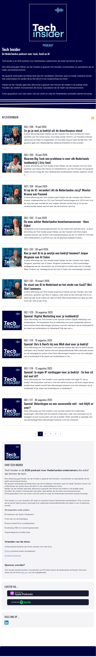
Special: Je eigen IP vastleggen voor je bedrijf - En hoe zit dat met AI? (58, 374)
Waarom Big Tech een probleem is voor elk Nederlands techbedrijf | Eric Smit (56, 160)
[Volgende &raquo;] (60, 434)
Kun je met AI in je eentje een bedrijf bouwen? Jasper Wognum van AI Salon (56, 255)
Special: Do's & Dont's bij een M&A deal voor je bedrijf (56, 344)
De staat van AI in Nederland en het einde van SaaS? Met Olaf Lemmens (58, 286)
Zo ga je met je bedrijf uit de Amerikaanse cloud (53, 130)
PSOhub (8, 551)
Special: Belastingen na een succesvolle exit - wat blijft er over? (59, 405)
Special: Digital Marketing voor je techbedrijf (51, 316)
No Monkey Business (13, 555)
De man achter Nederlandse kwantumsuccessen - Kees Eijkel (56, 223)
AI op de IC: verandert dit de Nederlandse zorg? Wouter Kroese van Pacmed (57, 192)
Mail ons (24, 572)
